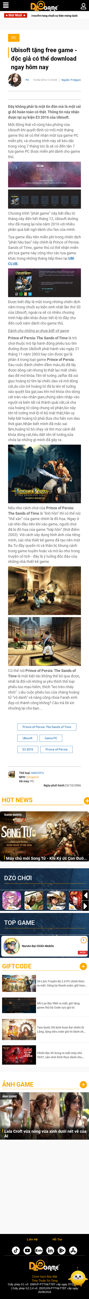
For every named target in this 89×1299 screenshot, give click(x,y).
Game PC (51, 738)
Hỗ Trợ (57, 1239)
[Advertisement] (44, 1188)
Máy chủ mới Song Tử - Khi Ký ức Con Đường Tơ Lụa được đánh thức (47, 858)
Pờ (27, 79)
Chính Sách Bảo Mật (44, 1276)
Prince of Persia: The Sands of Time (47, 727)
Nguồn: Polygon (71, 79)
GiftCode (16, 966)
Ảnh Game (18, 1084)
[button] (85, 906)
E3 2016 (28, 749)
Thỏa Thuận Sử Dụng (45, 1280)
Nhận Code (61, 983)
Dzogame (32, 777)
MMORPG (37, 773)
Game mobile (13, 814)
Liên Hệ (32, 1239)
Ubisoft (27, 738)
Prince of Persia (56, 749)
